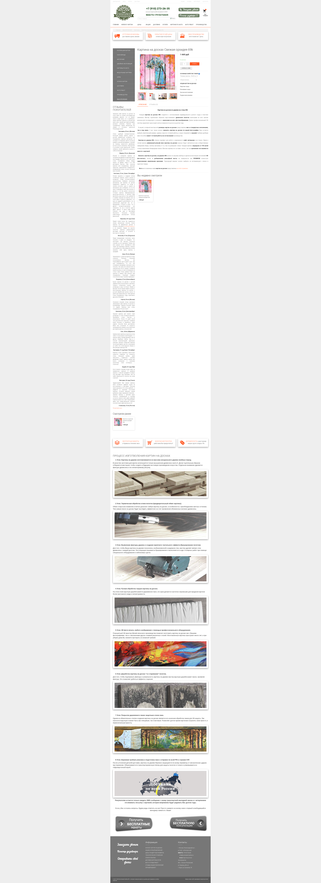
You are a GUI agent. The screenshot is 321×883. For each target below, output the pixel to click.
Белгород (136, 30)
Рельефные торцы (185, 89)
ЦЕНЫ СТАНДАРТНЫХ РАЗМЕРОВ (154, 852)
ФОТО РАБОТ (197, 1)
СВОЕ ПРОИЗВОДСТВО (196, 34)
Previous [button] (138, 96)
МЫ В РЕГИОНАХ (127, 30)
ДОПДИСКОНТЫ (192, 441)
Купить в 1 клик (186, 68)
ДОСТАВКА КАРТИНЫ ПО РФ (153, 860)
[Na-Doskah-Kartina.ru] (124, 12)
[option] (142, 96)
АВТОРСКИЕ (120, 59)
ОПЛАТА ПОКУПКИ (150, 857)
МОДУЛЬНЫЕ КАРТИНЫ (124, 72)
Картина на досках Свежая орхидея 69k (128, 420)
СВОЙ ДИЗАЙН (116, 1)
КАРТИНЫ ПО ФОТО (123, 68)
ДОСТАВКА (137, 1)
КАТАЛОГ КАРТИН (127, 24)
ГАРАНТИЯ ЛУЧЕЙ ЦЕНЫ (163, 34)
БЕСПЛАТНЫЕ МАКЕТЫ (131, 441)
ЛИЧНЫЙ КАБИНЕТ (150, 867)
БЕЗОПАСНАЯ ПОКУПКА (163, 441)
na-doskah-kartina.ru (129, 226)
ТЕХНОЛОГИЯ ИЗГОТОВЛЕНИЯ (154, 855)
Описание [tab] (143, 104)
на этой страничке (182, 168)
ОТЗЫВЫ (189, 1)
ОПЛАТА (130, 1)
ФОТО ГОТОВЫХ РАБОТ (151, 862)
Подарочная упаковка (186, 95)
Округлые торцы (184, 86)
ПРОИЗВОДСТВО (201, 24)
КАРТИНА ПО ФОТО (176, 24)
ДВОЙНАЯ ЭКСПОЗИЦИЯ (124, 64)
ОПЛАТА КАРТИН (122, 81)
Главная (118, 30)
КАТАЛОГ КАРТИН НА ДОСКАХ (153, 847)
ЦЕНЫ (124, 1)
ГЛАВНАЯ (116, 24)
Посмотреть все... (118, 408)
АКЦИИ (182, 1)
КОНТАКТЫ (205, 1)
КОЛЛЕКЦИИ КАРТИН (123, 50)
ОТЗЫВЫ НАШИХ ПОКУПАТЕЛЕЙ (154, 865)
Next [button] (176, 96)
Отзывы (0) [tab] (153, 104)
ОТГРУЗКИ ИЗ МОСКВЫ (130, 34)
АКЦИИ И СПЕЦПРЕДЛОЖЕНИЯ (153, 850)
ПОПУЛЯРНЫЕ (121, 55)
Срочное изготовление (186, 92)
